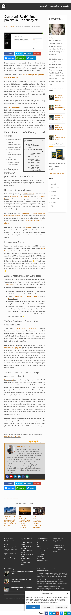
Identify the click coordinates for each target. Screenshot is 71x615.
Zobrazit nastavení (61, 607)
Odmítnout (47, 607)
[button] (67, 594)
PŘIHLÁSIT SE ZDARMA (51, 317)
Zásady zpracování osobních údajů (51, 329)
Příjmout (33, 607)
